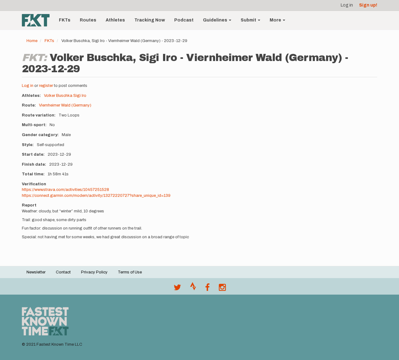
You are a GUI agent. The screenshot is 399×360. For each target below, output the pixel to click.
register (46, 85)
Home (31, 41)
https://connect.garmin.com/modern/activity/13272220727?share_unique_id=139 (96, 195)
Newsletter (36, 272)
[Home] (38, 20)
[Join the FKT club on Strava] (193, 289)
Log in (347, 5)
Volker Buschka (58, 95)
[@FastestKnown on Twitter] (177, 289)
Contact (63, 272)
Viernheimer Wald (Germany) (65, 105)
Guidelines (215, 20)
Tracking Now (149, 20)
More (276, 20)
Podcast (184, 20)
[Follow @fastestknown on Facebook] (207, 289)
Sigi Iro (79, 95)
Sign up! (368, 5)
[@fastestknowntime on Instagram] (222, 289)
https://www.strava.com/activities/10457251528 (65, 189)
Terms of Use (130, 272)
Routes (88, 20)
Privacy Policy (94, 272)
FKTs (64, 20)
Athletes (115, 20)
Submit (249, 20)
